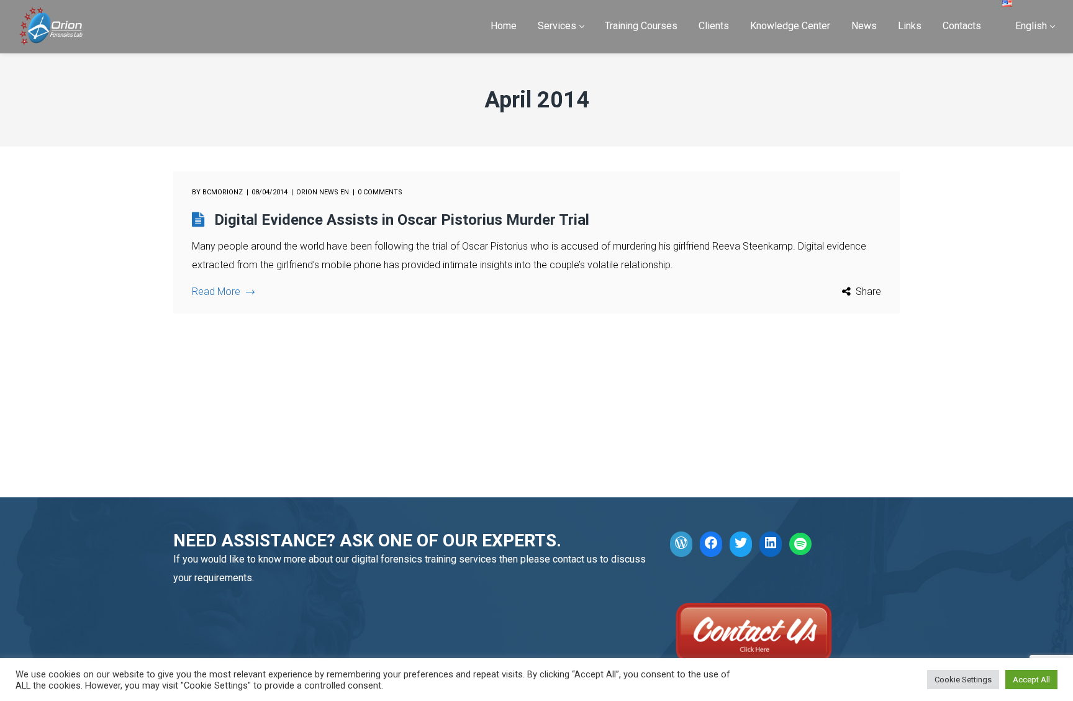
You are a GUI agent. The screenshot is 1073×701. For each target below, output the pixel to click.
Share (868, 291)
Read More (216, 291)
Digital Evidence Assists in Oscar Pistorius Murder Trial (401, 219)
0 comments (380, 192)
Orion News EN (322, 192)
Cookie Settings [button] (963, 679)
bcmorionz (222, 192)
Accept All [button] (1031, 679)
